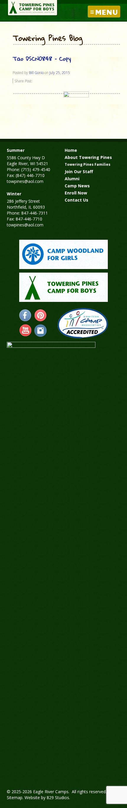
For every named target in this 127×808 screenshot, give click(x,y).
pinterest (40, 315)
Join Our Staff (79, 171)
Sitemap (14, 797)
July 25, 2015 (59, 72)
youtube (25, 330)
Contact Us (76, 200)
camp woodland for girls (63, 254)
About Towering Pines (88, 157)
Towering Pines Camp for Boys (32, 8)
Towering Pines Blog (48, 38)
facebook (25, 315)
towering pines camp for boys (63, 287)
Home (71, 150)
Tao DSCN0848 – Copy (42, 58)
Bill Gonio (36, 72)
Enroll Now (76, 193)
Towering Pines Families (87, 164)
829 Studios (58, 797)
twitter (40, 330)
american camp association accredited (82, 323)
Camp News (77, 186)
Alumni (72, 178)
